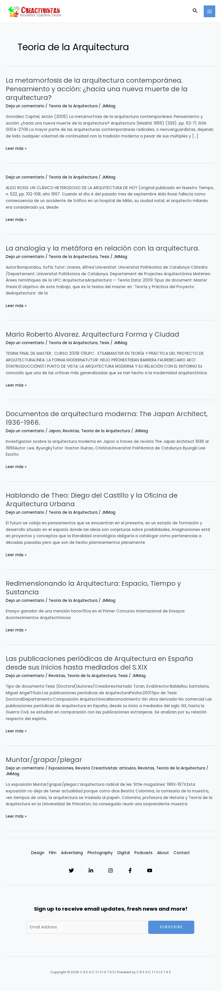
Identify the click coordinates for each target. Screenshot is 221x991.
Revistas (71, 431)
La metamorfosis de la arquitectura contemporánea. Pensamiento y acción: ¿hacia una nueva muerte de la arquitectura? (97, 89)
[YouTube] (149, 870)
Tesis (104, 256)
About (163, 853)
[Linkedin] (91, 870)
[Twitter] (71, 870)
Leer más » (16, 149)
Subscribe (171, 927)
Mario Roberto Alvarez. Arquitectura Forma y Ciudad (92, 334)
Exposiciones (61, 768)
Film (52, 853)
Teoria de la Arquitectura (73, 106)
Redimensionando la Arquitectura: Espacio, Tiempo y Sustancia (93, 588)
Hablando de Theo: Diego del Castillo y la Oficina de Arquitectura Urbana (92, 500)
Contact (182, 853)
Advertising (72, 853)
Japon (55, 431)
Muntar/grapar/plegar (44, 759)
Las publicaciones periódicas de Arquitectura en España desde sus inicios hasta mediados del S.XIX (99, 663)
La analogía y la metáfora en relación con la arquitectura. (102, 248)
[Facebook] (130, 870)
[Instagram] (110, 870)
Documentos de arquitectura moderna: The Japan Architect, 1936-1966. (107, 418)
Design (37, 853)
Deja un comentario (25, 106)
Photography (100, 853)
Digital (123, 853)
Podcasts (143, 853)
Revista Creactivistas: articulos (105, 768)
